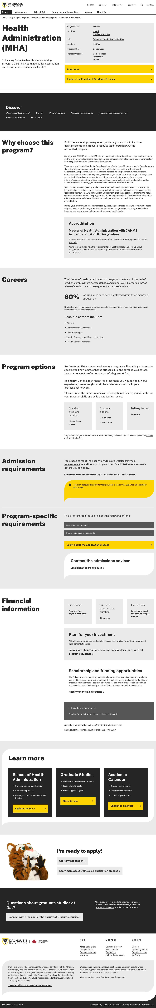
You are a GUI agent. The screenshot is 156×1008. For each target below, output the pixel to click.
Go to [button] (101, 5)
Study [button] (5, 12)
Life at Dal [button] (39, 12)
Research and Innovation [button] (65, 12)
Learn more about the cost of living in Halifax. (140, 614)
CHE (139, 247)
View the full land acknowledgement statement (30, 985)
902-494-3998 (109, 730)
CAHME (73, 242)
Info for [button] (115, 5)
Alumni (89, 12)
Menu (149, 5)
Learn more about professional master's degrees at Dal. (96, 373)
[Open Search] (142, 5)
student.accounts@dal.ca (81, 730)
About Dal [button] (102, 12)
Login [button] (130, 5)
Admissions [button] (21, 12)
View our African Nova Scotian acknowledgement (102, 977)
